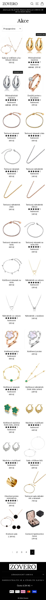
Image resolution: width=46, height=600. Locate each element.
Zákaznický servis (22, 574)
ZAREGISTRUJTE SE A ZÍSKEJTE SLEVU (22, 580)
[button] (33, 62)
